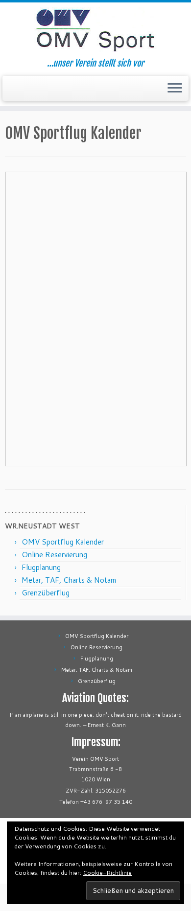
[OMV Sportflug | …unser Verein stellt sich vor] (95, 30)
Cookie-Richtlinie (107, 872)
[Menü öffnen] (174, 88)
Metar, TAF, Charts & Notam (69, 580)
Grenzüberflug (46, 593)
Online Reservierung (54, 554)
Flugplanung (41, 567)
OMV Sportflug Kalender (63, 542)
